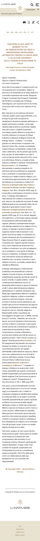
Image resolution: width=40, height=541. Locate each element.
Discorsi (4, 14)
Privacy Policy (20, 535)
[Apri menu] (37, 5)
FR (25, 32)
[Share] (37, 23)
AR (8, 32)
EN (16, 32)
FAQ (20, 526)
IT (28, 32)
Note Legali (20, 529)
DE (12, 32)
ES (21, 32)
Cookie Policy (20, 532)
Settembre (17, 14)
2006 (11, 14)
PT (32, 32)
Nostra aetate (8, 165)
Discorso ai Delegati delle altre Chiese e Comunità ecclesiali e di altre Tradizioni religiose (18, 187)
